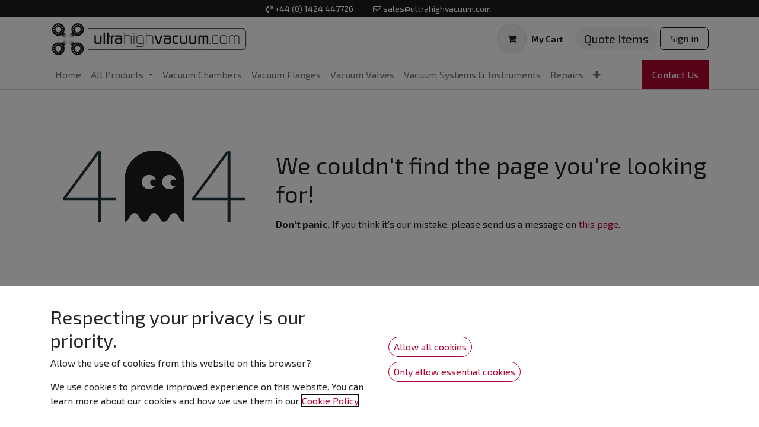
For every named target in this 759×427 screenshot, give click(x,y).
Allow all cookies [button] (430, 346)
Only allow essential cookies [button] (454, 371)
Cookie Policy (330, 400)
